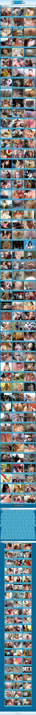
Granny (2, 510)
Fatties (21, 514)
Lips (21, 524)
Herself (2, 517)
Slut (11, 530)
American (21, 517)
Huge (24, 524)
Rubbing (17, 537)
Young (16, 510)
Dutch (9, 530)
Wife (4, 517)
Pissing (26, 521)
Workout (9, 521)
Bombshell (31, 531)
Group (34, 521)
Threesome (13, 520)
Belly (16, 527)
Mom (9, 510)
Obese (28, 534)
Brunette (20, 520)
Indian (11, 510)
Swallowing (5, 527)
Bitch (34, 531)
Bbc (11, 527)
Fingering (14, 523)
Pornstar (2, 538)
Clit (18, 531)
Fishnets (33, 523)
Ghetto (18, 530)
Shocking (6, 530)
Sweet (9, 524)
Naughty (15, 534)
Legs (21, 534)
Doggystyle (13, 531)
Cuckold (27, 511)
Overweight (5, 538)
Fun (4, 531)
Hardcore (7, 517)
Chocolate (2, 521)
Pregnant (17, 513)
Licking (34, 534)
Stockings (17, 523)
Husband (5, 520)
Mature (17, 511)
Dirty (8, 513)
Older (9, 511)
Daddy (34, 517)
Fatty (2, 527)
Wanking (30, 523)
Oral (13, 521)
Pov (12, 537)
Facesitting (26, 520)
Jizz (32, 537)
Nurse (31, 534)
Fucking (14, 517)
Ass (11, 524)
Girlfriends (16, 520)
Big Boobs (21, 531)
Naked (29, 520)
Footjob (26, 524)
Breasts (6, 521)
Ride (19, 537)
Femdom (4, 524)
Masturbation (11, 517)
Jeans (27, 537)
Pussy (30, 537)
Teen (4, 510)
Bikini (23, 520)
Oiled (24, 534)
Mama (14, 511)
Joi (34, 538)
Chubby (24, 517)
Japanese (22, 510)
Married (23, 521)
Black (33, 527)
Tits (31, 521)
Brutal (14, 510)
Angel (26, 514)
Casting (18, 514)
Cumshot (10, 523)
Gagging (7, 531)
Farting (9, 527)
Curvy (4, 534)
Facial (21, 521)
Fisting (27, 530)
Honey (33, 514)
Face (15, 530)
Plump (14, 538)
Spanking (24, 530)
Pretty (11, 511)
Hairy (23, 514)
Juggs (14, 527)
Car (20, 523)
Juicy (31, 527)
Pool (8, 538)
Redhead (22, 537)
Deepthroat (23, 523)
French (33, 530)
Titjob (31, 514)
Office (26, 534)
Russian (34, 524)
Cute (18, 527)
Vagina (18, 521)
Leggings (18, 534)
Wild (28, 527)
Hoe (14, 537)
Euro (13, 530)
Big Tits (2, 523)
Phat (8, 523)
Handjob (24, 511)
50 (22, 505)
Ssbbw (2, 531)
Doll (10, 520)
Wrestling (26, 523)
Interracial (19, 510)
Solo (1, 524)
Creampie (11, 513)
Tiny (25, 510)
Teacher (27, 517)
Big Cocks (10, 514)
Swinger (5, 523)
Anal (30, 510)
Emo (29, 524)
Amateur (2, 514)
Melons (13, 534)
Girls (16, 524)
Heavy (31, 524)
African (28, 510)
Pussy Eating (33, 520)
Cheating (14, 524)
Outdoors (7, 537)
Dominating (30, 517)
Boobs (8, 520)
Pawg (28, 538)
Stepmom (30, 513)
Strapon (29, 521)
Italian (25, 537)
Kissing (11, 538)
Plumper (19, 524)
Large (25, 538)
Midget (2, 537)
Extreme (6, 511)
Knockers (22, 538)
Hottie (7, 524)
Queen (16, 521)
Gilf (29, 511)
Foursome (20, 527)
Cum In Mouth (14, 514)
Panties (32, 511)
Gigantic (30, 530)
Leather (5, 537)
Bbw (20, 513)
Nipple (14, 513)
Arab (6, 510)
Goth (10, 537)
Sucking (3, 530)
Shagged (17, 517)
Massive (10, 531)
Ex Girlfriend (20, 511)
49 (20, 505)
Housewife (33, 510)
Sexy (10, 534)
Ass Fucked (6, 514)
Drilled (17, 531)
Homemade (23, 513)
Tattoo (26, 527)
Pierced (19, 538)
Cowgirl (28, 514)
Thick (2, 534)
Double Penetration (4, 513)
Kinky (34, 537)
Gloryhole (7, 534)
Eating (33, 513)
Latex (30, 538)
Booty (28, 531)
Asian (4, 511)
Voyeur (2, 520)
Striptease (20, 530)
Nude (11, 521)
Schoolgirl (26, 513)
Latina (32, 538)
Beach (24, 527)
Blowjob (25, 531)
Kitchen (17, 538)
